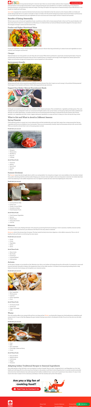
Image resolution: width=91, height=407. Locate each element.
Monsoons (10, 232)
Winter (47, 315)
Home (58, 3)
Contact (66, 3)
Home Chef (43, 404)
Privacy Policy (73, 404)
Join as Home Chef (76, 3)
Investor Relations (59, 404)
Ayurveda (10, 12)
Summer (12, 175)
